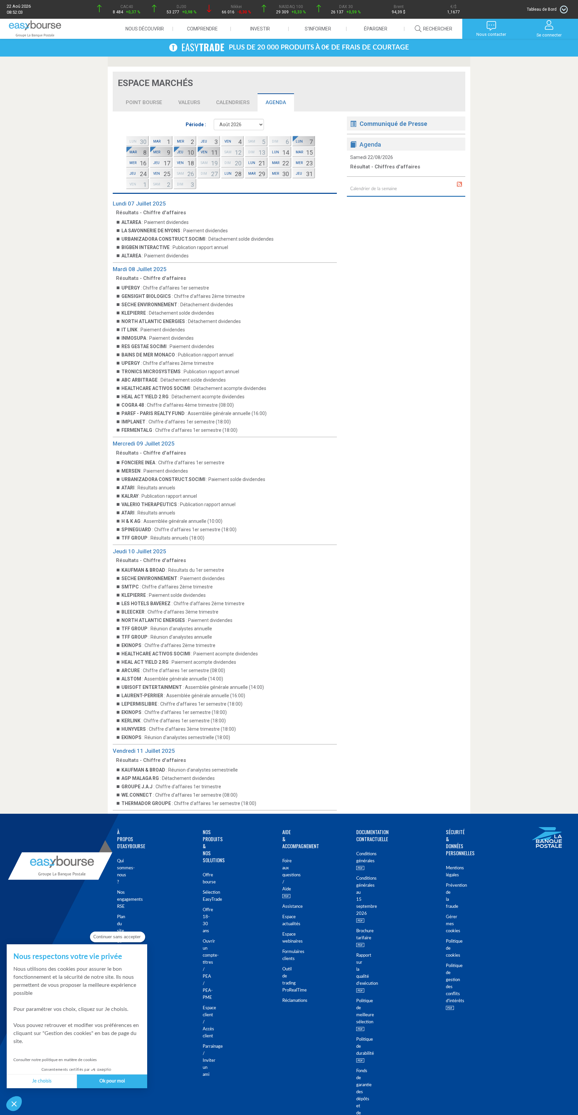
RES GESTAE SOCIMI (144, 346)
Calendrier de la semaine (373, 189)
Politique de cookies (448, 948)
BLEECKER (132, 612)
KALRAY (129, 496)
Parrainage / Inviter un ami (204, 1060)
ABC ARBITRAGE (139, 380)
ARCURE (130, 670)
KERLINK (130, 720)
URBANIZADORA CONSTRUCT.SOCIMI (163, 239)
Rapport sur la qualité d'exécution (359, 969)
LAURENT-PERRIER (142, 695)
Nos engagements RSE (119, 899)
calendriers (233, 102)
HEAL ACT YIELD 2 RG (145, 396)
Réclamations (283, 1001)
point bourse (144, 102)
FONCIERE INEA (138, 462)
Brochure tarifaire (359, 934)
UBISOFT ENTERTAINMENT (151, 687)
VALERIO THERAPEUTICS (149, 504)
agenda (276, 102)
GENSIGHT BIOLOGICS (146, 296)
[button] (14, 1104)
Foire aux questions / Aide (283, 875)
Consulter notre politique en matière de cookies (55, 1060)
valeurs (189, 102)
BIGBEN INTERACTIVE (145, 247)
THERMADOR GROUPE (146, 803)
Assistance (283, 906)
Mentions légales (448, 871)
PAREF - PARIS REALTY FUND (153, 413)
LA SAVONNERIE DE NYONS (150, 230)
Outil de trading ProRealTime (283, 979)
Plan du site (119, 924)
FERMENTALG (136, 430)
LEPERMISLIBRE (139, 704)
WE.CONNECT (136, 795)
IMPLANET (133, 421)
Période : (196, 124)
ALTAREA (131, 222)
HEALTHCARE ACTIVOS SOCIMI (155, 388)
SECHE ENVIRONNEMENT (149, 304)
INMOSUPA (133, 338)
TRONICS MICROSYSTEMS (151, 371)
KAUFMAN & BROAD (143, 570)
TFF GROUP (134, 538)
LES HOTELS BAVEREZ (146, 603)
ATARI (127, 487)
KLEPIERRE (133, 313)
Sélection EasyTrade (204, 896)
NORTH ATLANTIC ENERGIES (153, 321)
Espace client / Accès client (204, 1022)
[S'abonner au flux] (459, 184)
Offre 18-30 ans (204, 920)
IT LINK (129, 329)
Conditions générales (359, 857)
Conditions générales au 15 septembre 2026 (359, 896)
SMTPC (130, 586)
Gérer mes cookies (448, 924)
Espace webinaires (283, 938)
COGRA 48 (132, 405)
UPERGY (130, 288)
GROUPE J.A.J (137, 786)
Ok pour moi (112, 1081)
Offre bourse (204, 878)
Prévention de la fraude (448, 896)
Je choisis (42, 1081)
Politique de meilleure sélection (359, 1011)
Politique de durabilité (359, 1046)
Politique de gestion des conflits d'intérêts (448, 983)
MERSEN (130, 471)
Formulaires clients (283, 955)
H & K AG (130, 521)
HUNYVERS (133, 729)
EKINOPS (131, 645)
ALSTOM (131, 679)
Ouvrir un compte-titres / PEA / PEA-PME (204, 969)
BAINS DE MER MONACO (148, 354)
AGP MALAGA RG (140, 778)
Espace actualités (283, 920)
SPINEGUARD (136, 529)
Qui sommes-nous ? (119, 871)
